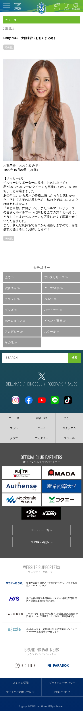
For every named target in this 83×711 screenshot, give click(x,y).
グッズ (66, 9)
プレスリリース (54, 277)
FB (28, 398)
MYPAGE (17, 9)
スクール (50, 331)
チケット (56, 9)
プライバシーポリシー (62, 682)
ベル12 (48, 299)
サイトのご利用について (20, 691)
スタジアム (69, 428)
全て (8, 277)
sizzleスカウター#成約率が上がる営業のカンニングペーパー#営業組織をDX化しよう (51, 630)
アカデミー (12, 331)
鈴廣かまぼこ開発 (35, 582)
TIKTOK (68, 398)
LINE (55, 398)
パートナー (51, 310)
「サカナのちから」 (56, 582)
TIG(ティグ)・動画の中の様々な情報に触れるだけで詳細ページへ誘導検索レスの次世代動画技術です (52, 615)
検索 (74, 357)
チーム (42, 428)
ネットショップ (38, 585)
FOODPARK (55, 383)
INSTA (15, 398)
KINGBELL (34, 383)
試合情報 (10, 288)
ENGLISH (76, 9)
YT (42, 398)
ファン (14, 428)
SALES (72, 383)
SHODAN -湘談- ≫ (41, 542)
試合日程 (41, 418)
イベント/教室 (53, 320)
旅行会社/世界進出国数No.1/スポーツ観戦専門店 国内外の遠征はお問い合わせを (51, 599)
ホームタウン (13, 320)
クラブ (14, 438)
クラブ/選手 (52, 288)
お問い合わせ (62, 691)
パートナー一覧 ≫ (41, 530)
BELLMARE (13, 383)
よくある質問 (21, 682)
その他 (9, 47)
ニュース (14, 418)
